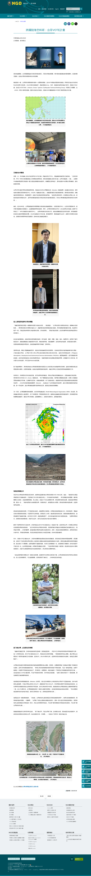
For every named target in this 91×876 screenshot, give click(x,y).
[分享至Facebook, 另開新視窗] (69, 23)
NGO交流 (49, 805)
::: (36, 8)
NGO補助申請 (70, 805)
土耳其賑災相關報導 (33, 812)
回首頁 (49, 796)
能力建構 (11, 812)
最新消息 (30, 808)
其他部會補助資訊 (70, 812)
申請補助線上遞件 (70, 810)
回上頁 (41, 796)
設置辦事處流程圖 (13, 835)
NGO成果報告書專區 (71, 821)
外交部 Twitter (31, 844)
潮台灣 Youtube (32, 848)
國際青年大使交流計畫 (14, 817)
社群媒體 (30, 832)
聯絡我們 (62, 8)
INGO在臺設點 (13, 832)
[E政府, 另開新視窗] (72, 859)
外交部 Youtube (32, 846)
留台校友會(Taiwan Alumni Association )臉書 (34, 838)
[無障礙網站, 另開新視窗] (79, 859)
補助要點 (68, 808)
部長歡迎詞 (12, 808)
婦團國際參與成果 (51, 812)
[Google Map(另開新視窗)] (30, 865)
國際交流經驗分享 (51, 810)
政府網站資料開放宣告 (14, 859)
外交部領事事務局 (51, 838)
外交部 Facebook (32, 835)
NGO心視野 (23, 21)
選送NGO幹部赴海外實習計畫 (16, 826)
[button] (11, 16)
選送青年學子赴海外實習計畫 (16, 828)
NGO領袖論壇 (12, 821)
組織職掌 (11, 810)
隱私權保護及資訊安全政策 (28, 859)
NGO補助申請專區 (49, 16)
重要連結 (49, 832)
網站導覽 (44, 8)
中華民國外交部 (51, 835)
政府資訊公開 (70, 832)
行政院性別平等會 (51, 815)
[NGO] (22, 3)
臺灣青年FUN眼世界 (52, 840)
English (57, 8)
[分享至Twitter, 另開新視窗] (75, 23)
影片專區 (11, 815)
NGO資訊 (30, 805)
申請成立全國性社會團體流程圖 (16, 838)
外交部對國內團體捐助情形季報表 (73, 840)
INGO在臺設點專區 (64, 16)
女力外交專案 (12, 824)
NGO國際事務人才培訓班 (15, 819)
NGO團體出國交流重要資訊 (34, 815)
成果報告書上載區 (70, 819)
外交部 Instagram (32, 841)
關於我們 (11, 805)
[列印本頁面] (65, 23)
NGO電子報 (50, 8)
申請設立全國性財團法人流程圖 (16, 840)
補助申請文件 (72, 11)
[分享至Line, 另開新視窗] (72, 23)
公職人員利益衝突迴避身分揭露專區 (73, 836)
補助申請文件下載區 (71, 815)
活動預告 (30, 810)
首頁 (39, 8)
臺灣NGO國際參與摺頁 (52, 817)
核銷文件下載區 (70, 817)
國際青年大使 (78, 11)
